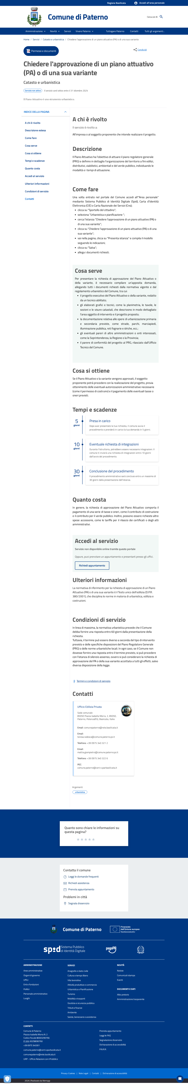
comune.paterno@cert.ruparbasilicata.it (42, 1050)
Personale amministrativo (35, 993)
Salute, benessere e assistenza (82, 1017)
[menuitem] (115, 31)
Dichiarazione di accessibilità (112, 1044)
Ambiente (72, 1012)
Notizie (120, 970)
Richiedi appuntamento (92, 565)
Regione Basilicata (116, 3)
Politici (27, 989)
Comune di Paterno (78, 16)
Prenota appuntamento (110, 1031)
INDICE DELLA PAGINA (36, 112)
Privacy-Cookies (68, 1073)
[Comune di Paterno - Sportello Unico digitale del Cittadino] (34, 17)
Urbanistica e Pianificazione (80, 989)
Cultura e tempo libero (78, 975)
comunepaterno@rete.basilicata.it (39, 1054)
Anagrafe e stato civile (78, 971)
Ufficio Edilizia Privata (89, 707)
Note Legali (83, 1073)
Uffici (26, 980)
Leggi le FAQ (105, 1035)
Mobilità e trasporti (76, 998)
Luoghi (27, 998)
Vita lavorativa (74, 980)
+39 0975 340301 (32, 1045)
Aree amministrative (33, 970)
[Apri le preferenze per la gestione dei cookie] (7, 1079)
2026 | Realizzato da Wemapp (37, 1080)
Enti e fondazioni (31, 984)
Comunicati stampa (126, 975)
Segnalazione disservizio (110, 1040)
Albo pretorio (123, 994)
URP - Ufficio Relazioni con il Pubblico (41, 1059)
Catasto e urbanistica (53, 39)
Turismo (71, 994)
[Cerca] (161, 17)
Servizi (36, 39)
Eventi (120, 980)
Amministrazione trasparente (130, 999)
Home (26, 39)
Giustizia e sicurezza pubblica (81, 1003)
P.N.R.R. (102, 1049)
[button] (149, 3)
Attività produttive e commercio (82, 984)
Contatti (28, 1026)
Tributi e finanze (75, 1008)
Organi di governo (32, 975)
